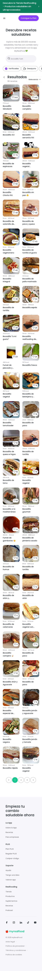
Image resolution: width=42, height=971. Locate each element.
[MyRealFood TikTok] (28, 922)
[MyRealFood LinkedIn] (21, 922)
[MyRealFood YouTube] (35, 922)
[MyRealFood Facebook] (7, 922)
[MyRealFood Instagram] (14, 922)
